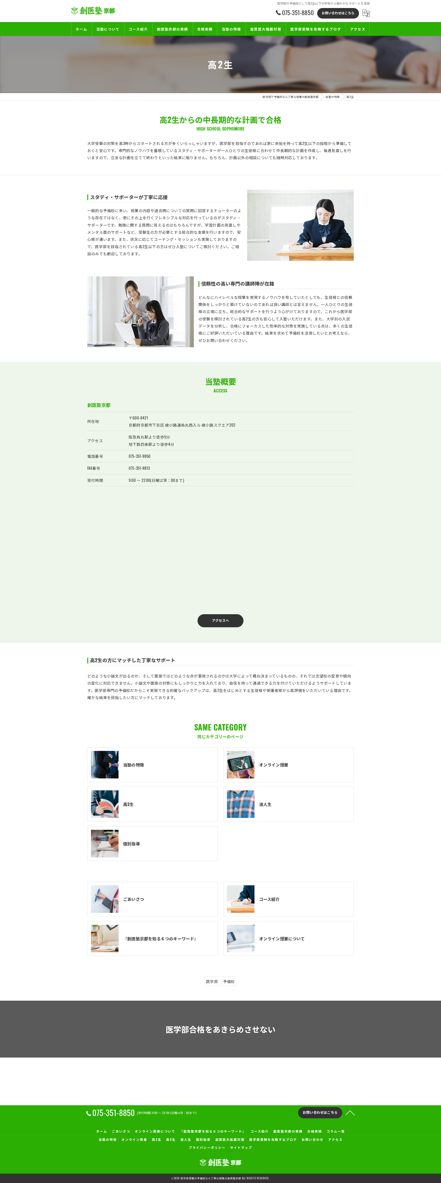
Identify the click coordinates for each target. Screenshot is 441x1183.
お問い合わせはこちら (338, 12)
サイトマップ (241, 1147)
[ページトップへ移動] (350, 1112)
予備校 (229, 981)
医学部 (212, 981)
